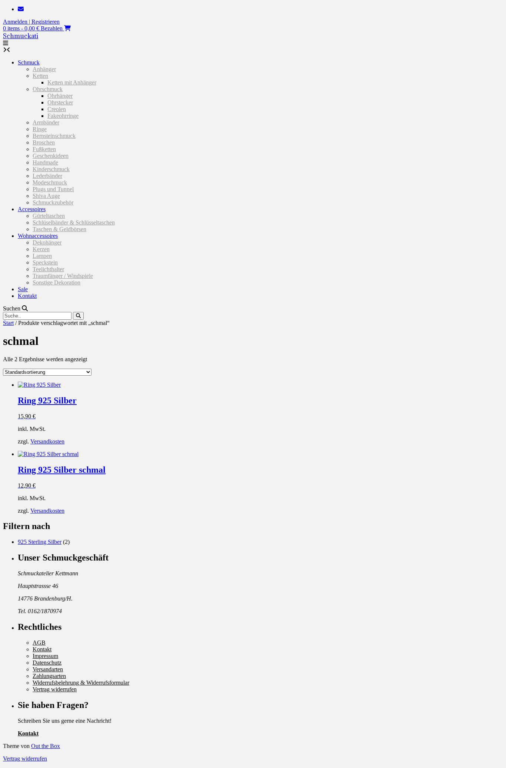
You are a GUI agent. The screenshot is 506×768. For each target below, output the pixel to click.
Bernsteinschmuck (54, 136)
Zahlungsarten (49, 676)
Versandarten (48, 669)
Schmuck (29, 62)
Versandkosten (47, 441)
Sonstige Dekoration (56, 282)
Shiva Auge (46, 196)
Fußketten (44, 149)
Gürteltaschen (49, 216)
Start (8, 323)
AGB (39, 642)
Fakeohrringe (63, 116)
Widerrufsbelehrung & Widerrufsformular (81, 682)
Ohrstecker (60, 102)
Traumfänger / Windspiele (63, 276)
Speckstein (45, 262)
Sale (23, 289)
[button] (5, 43)
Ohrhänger (60, 96)
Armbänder (46, 122)
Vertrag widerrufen (55, 689)
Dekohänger (47, 242)
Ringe (40, 129)
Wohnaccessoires (38, 236)
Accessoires (32, 209)
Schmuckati (20, 36)
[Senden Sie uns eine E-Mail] (21, 9)
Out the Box (45, 746)
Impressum (45, 656)
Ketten (40, 76)
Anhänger (44, 69)
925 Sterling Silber (39, 542)
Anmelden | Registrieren (31, 22)
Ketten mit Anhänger (71, 82)
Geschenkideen (51, 156)
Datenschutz (47, 662)
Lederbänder (47, 176)
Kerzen (41, 249)
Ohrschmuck (48, 89)
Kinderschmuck (51, 169)
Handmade (45, 162)
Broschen (44, 142)
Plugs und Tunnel (53, 189)
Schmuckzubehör (53, 202)
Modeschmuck (50, 182)
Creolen (56, 109)
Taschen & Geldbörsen (59, 229)
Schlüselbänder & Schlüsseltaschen (74, 222)
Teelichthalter (48, 269)
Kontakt (27, 296)
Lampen (42, 256)
